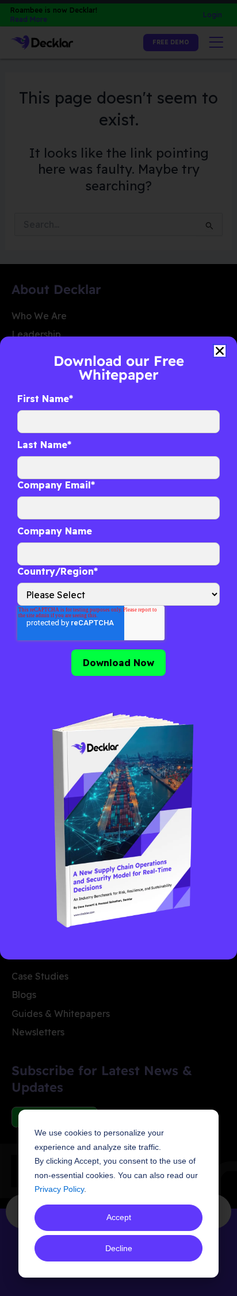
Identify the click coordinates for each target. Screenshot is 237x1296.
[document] (118, 648)
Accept (118, 1217)
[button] (219, 351)
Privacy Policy (59, 1189)
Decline (118, 1248)
